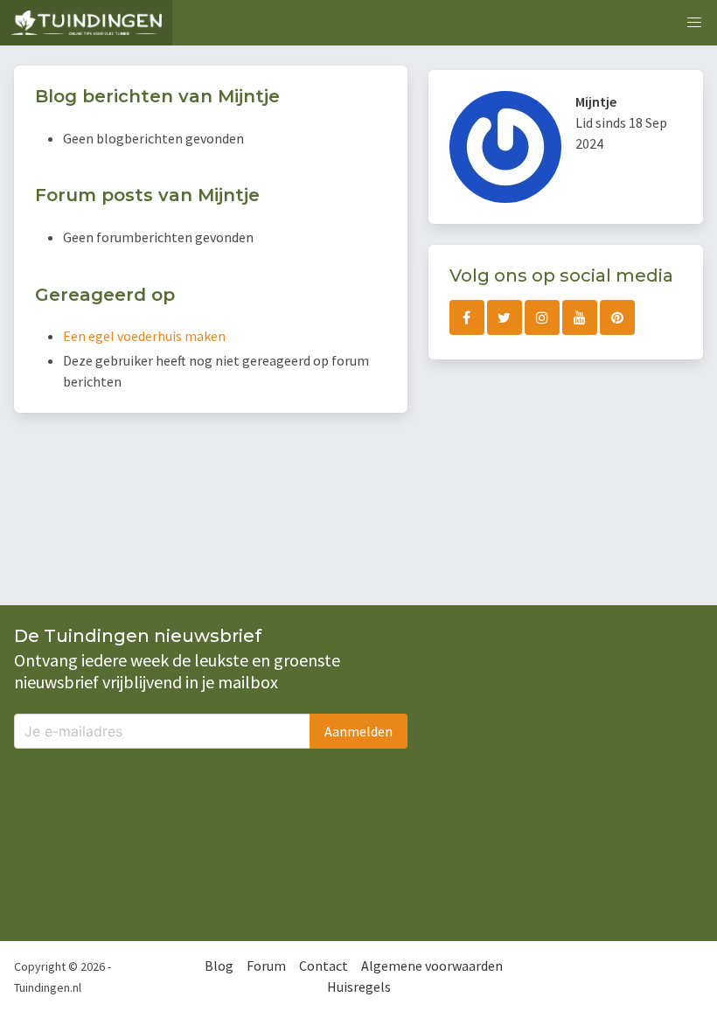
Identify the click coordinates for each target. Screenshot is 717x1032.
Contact (323, 965)
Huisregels (359, 986)
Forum (266, 965)
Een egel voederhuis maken (144, 336)
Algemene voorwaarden (432, 965)
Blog (219, 965)
